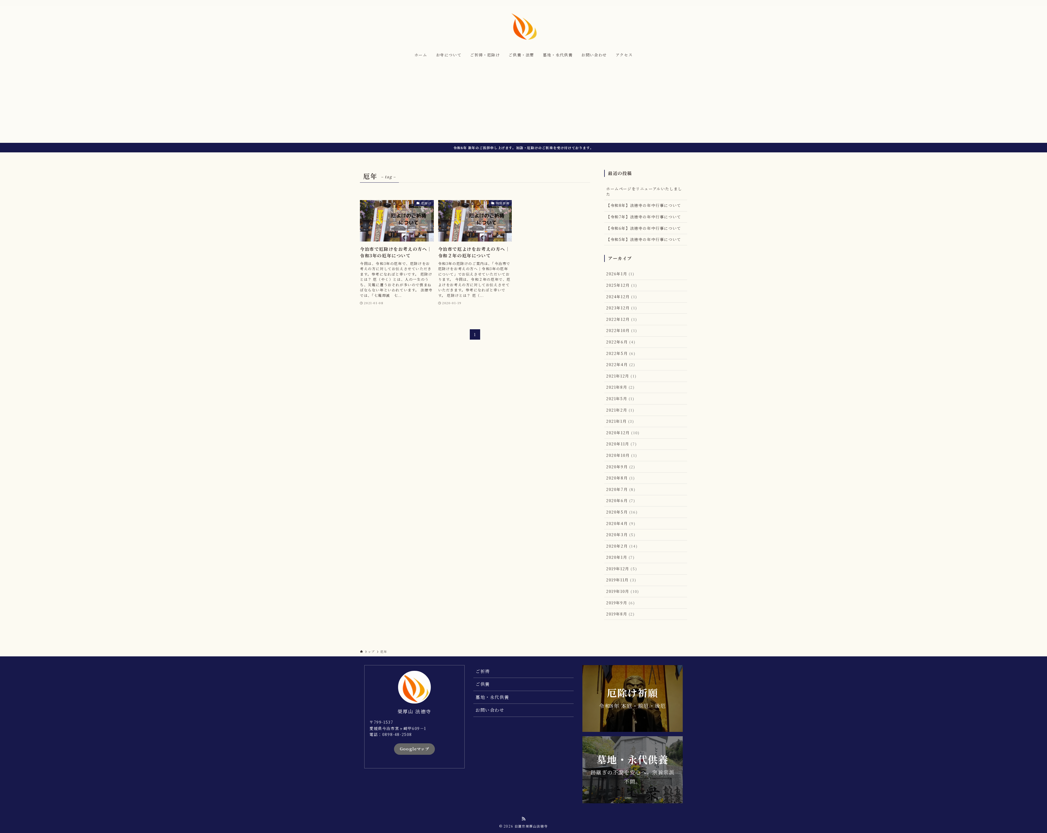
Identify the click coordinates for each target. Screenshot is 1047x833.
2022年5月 (621, 353)
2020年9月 (620, 466)
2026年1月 (620, 273)
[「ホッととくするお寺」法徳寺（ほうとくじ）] (523, 26)
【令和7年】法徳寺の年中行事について (643, 216)
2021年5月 (620, 398)
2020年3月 (621, 534)
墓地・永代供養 (492, 697)
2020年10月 (621, 455)
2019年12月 (621, 568)
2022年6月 (621, 342)
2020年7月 (621, 489)
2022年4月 (620, 364)
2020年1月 (620, 557)
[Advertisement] (523, 102)
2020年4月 (621, 523)
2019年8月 (620, 614)
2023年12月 (621, 307)
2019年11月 (621, 580)
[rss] (683, 3)
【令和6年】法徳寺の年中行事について (643, 228)
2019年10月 (622, 591)
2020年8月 (620, 478)
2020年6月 (620, 500)
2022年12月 (621, 319)
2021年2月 (620, 410)
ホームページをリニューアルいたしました (644, 191)
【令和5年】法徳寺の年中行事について (643, 239)
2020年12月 (623, 432)
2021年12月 (621, 376)
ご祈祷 (483, 671)
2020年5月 (621, 512)
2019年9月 (620, 602)
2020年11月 (621, 443)
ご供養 (483, 684)
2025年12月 (621, 285)
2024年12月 (621, 296)
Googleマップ (414, 748)
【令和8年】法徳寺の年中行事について (643, 205)
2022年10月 (621, 330)
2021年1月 (620, 421)
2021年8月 (620, 387)
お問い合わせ (490, 710)
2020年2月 (621, 546)
